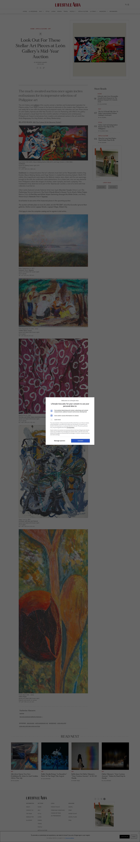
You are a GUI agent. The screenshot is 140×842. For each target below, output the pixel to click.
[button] (70, 419)
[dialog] (70, 421)
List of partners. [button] (70, 427)
